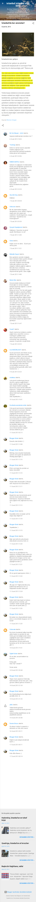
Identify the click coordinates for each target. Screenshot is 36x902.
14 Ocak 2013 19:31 (16, 648)
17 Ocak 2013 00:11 (16, 745)
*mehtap (12, 145)
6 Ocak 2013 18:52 (16, 139)
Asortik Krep (14, 195)
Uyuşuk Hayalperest (16, 227)
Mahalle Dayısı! (14, 254)
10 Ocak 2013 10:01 (16, 399)
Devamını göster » (27, 837)
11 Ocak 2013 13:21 (16, 564)
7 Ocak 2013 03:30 (16, 221)
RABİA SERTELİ (15, 162)
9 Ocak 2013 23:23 (16, 372)
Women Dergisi (11, 120)
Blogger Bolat (14, 438)
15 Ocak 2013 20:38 (16, 718)
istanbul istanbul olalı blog (18, 4)
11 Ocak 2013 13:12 (16, 505)
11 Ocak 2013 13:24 (16, 591)
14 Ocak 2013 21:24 (16, 685)
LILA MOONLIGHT (15, 350)
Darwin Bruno (14, 723)
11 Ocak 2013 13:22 (16, 576)
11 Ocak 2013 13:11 (16, 486)
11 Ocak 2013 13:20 (16, 544)
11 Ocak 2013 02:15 (16, 432)
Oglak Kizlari (14, 653)
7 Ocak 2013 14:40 (16, 274)
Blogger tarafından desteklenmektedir (19, 892)
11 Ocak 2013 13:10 (16, 459)
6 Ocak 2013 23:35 (16, 189)
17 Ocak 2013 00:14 (16, 756)
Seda (11, 241)
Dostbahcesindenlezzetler (18, 405)
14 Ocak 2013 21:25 (16, 699)
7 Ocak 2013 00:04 (16, 201)
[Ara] (33, 4)
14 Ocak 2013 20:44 (16, 670)
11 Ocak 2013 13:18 (16, 519)
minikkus (12, 377)
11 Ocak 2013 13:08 (16, 444)
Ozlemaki (13, 629)
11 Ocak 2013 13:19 (16, 530)
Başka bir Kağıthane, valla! (12, 866)
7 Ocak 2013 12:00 (16, 235)
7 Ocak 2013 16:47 (16, 323)
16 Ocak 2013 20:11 (16, 731)
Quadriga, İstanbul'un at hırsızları (15, 843)
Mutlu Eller (13, 280)
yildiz (11, 705)
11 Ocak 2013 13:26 (16, 608)
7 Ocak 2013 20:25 (16, 344)
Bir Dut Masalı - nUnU (16, 133)
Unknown (13, 207)
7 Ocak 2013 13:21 (16, 248)
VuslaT (12, 329)
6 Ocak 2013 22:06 (16, 156)
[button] (33, 23)
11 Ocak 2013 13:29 (16, 624)
